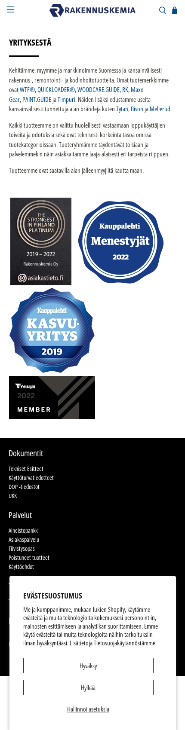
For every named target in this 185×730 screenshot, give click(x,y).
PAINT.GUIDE (36, 99)
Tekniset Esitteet (26, 468)
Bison (137, 108)
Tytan (122, 108)
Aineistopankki (24, 530)
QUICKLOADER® (56, 89)
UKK (13, 496)
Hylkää (88, 687)
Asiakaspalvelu (24, 539)
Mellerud (160, 108)
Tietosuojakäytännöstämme (124, 642)
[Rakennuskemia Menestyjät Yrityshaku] (121, 282)
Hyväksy (88, 665)
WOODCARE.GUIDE (98, 89)
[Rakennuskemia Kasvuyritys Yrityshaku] (52, 371)
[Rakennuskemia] (92, 10)
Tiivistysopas (22, 548)
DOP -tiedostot (24, 487)
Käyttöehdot (21, 566)
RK (125, 89)
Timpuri (66, 99)
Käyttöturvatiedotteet (31, 477)
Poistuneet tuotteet (29, 557)
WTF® (27, 89)
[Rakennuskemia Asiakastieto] (40, 282)
